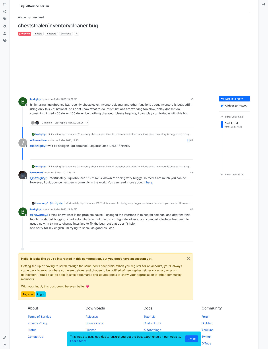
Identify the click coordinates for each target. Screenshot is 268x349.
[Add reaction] (177, 123)
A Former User (38, 140)
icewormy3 (36, 172)
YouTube (207, 330)
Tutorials (149, 316)
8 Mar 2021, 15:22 (63, 99)
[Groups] (4, 41)
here (149, 182)
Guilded (207, 323)
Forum (206, 316)
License (91, 330)
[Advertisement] (134, 65)
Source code (94, 323)
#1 (192, 99)
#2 (191, 140)
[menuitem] (263, 4)
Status (32, 330)
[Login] (263, 4)
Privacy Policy (37, 323)
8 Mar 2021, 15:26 (65, 172)
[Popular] (4, 26)
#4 (191, 209)
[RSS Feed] (76, 34)
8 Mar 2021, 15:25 (69, 140)
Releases (92, 316)
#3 (191, 172)
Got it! (191, 339)
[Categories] (4, 4)
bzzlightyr (36, 99)
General (26, 33)
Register (28, 294)
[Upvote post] (183, 123)
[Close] (188, 259)
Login (40, 294)
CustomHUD (152, 323)
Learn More (78, 341)
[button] (4, 337)
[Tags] (4, 19)
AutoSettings (152, 330)
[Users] (4, 33)
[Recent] (4, 12)
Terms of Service (39, 316)
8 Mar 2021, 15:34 (63, 209)
